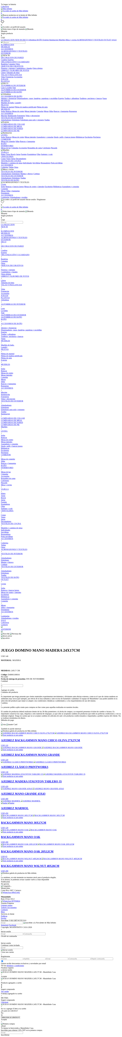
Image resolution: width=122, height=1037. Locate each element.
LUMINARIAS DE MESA (11, 126)
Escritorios (89, 137)
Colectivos (5, 6)
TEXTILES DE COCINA (11, 161)
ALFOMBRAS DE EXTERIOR (13, 90)
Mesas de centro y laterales (34, 187)
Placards (54, 148)
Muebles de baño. (7, 103)
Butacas (9, 111)
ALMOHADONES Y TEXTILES (90, 40)
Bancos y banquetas (61, 111)
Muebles (62, 40)
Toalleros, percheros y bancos (91, 98)
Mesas (46, 111)
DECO (25, 40)
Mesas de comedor (8, 141)
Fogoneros (21, 116)
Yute (14, 88)
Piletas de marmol (7, 107)
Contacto (4, 625)
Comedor (4, 189)
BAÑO (40, 40)
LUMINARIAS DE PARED (12, 129)
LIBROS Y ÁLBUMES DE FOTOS (15, 70)
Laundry (18, 103)
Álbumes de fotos (13, 73)
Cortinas (36, 174)
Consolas (39, 111)
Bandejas (4, 64)
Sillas (51, 111)
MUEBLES (5, 47)
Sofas (3, 111)
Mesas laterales (30, 111)
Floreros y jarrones (8, 68)
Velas (3, 77)
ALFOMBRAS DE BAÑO (11, 92)
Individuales (27, 163)
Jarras (18, 154)
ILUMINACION (7, 45)
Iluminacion (54, 40)
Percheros (97, 137)
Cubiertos (4, 167)
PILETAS (5, 105)
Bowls (13, 154)
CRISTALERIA (7, 156)
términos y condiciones (15, 966)
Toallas (47, 120)
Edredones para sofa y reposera (32, 120)
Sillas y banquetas (13, 191)
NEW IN (19, 40)
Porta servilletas (57, 163)
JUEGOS (4, 79)
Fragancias (9, 77)
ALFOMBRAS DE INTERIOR (13, 85)
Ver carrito (5, 991)
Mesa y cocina (71, 40)
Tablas (11, 167)
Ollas (39, 154)
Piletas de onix (42, 107)
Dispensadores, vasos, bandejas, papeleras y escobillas (37, 98)
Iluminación (12, 116)
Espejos (11, 60)
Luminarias (5, 197)
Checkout (4, 1002)
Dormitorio (5, 193)
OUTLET (108, 40)
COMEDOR (6, 139)
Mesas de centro (18, 111)
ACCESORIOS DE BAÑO (11, 96)
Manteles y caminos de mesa (11, 163)
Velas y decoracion (32, 116)
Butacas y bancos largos (15, 187)
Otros (18, 64)
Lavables (8, 88)
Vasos (104, 98)
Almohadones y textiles (18, 197)
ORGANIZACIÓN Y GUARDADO (15, 62)
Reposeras (73, 111)
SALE (114, 40)
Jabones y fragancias (8, 98)
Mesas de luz (6, 148)
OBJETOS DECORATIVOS (12, 66)
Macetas (4, 116)
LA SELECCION (8, 40)
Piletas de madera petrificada (25, 107)
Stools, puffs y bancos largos (64, 137)
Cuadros (4, 60)
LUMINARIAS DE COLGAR (13, 124)
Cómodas (14, 148)
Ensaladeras (31, 154)
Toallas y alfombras (71, 98)
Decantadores (21, 159)
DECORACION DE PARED (12, 58)
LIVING (4, 135)
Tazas (8, 154)
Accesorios (18, 77)
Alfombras (32, 40)
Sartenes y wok (47, 154)
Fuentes (24, 154)
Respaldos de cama (35, 148)
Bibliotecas (80, 137)
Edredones (16, 120)
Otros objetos (38, 68)
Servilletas (36, 163)
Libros (3, 73)
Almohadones (6, 120)
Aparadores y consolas (44, 137)
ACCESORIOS (7, 49)
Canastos (11, 64)
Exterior (46, 40)
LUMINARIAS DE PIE (10, 131)
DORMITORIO (7, 146)
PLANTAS (5, 81)
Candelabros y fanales (23, 68)
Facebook (12, 925)
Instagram (4, 925)
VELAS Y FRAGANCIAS (11, 75)
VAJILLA (5, 152)
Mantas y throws (26, 174)
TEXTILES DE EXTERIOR (12, 118)
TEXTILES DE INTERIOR (12, 172)
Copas (3, 159)
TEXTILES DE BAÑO (10, 180)
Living (3, 184)
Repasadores (45, 163)
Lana (3, 88)
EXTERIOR (6, 53)
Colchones (46, 148)
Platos (3, 154)
